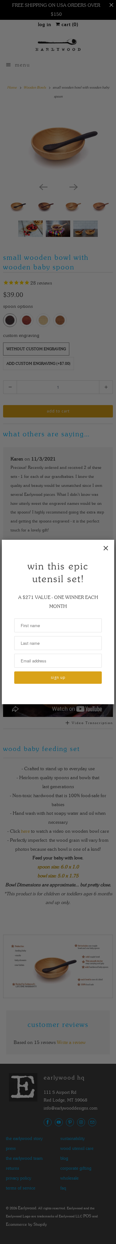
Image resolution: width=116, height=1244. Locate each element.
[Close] (106, 548)
